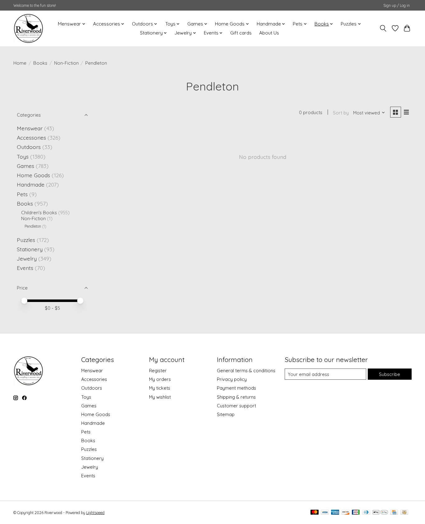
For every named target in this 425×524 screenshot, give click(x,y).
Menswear (30, 128)
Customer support (236, 406)
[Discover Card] (346, 513)
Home (19, 63)
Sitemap (226, 414)
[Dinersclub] (366, 513)
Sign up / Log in (396, 5)
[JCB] (356, 513)
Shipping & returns (236, 397)
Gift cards (241, 33)
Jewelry (27, 258)
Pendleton (33, 226)
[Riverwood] (28, 28)
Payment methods (236, 388)
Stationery (30, 249)
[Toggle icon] (383, 28)
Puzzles (26, 239)
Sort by (341, 113)
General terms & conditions (246, 370)
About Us (269, 33)
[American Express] (335, 513)
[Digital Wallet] (380, 513)
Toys (23, 156)
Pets (22, 194)
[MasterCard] (315, 513)
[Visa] (325, 513)
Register (158, 370)
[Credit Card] (394, 513)
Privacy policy (232, 379)
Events (25, 267)
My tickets (159, 388)
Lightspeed (95, 512)
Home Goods (33, 175)
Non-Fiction (66, 63)
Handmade (30, 184)
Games (25, 165)
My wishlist (160, 397)
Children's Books (39, 213)
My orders (160, 379)
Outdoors (29, 146)
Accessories (31, 137)
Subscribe (389, 374)
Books (40, 63)
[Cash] (404, 513)
